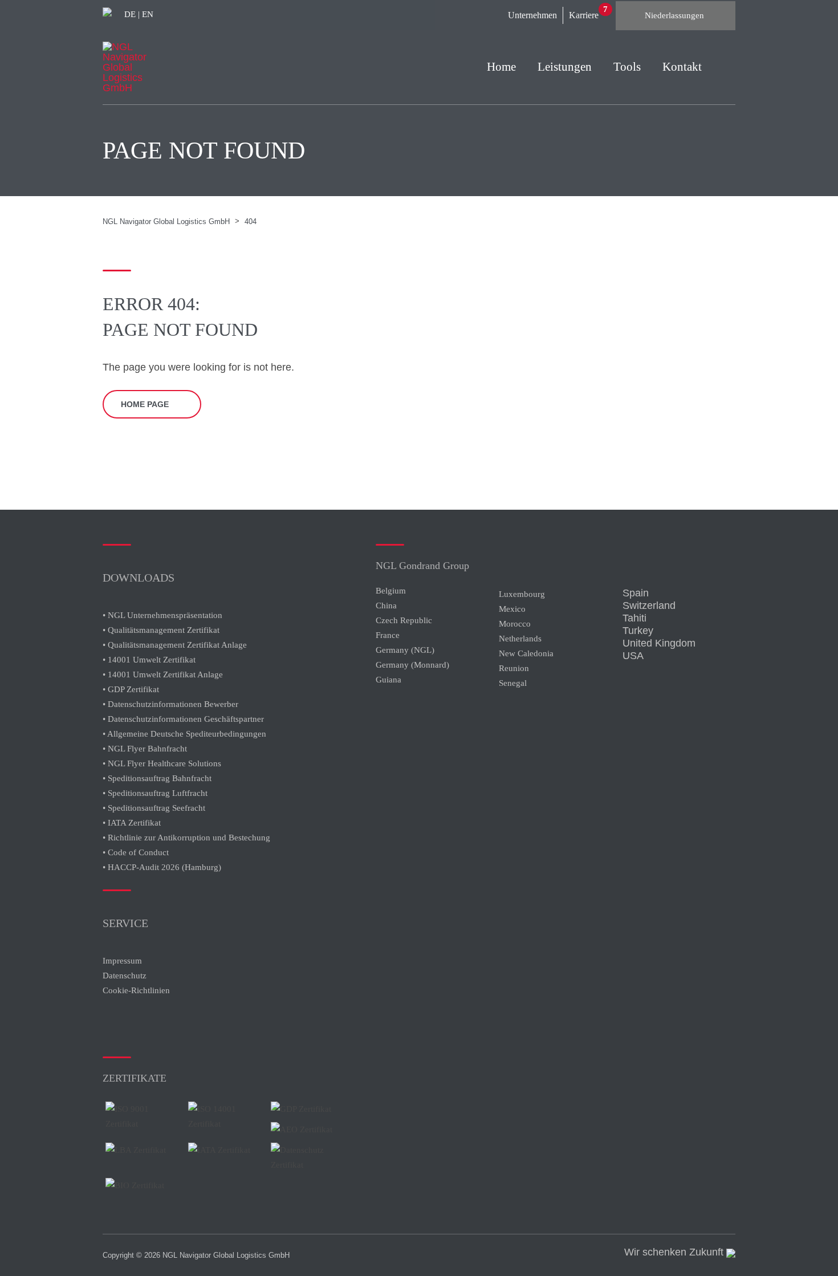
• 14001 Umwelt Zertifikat (149, 659)
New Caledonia (526, 653)
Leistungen (565, 67)
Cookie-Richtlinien (136, 990)
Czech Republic (404, 620)
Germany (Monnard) (412, 664)
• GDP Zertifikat (131, 689)
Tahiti (634, 618)
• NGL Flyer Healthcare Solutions (162, 763)
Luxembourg (522, 594)
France (388, 635)
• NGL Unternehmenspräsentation (162, 615)
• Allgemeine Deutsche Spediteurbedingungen (184, 733)
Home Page (145, 404)
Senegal (513, 683)
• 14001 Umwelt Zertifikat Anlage (163, 674)
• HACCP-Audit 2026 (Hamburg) (162, 867)
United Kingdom (659, 643)
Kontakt (682, 67)
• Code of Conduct (136, 852)
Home (501, 67)
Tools (627, 67)
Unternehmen (532, 15)
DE (130, 14)
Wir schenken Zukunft (675, 1252)
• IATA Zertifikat (132, 822)
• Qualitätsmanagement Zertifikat (161, 630)
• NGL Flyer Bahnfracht (145, 748)
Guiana (388, 679)
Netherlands (520, 638)
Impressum (122, 960)
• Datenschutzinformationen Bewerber (170, 704)
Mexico (512, 608)
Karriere (584, 15)
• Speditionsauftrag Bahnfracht (157, 778)
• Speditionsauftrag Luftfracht (155, 793)
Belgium (391, 590)
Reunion (514, 668)
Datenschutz (125, 975)
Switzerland (649, 605)
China (386, 605)
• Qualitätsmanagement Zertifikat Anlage (175, 644)
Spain (636, 593)
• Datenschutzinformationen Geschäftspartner (183, 719)
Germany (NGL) (405, 650)
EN (147, 14)
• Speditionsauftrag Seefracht (154, 807)
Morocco (515, 623)
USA (633, 655)
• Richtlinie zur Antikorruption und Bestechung (186, 837)
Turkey (638, 630)
